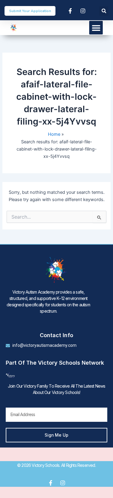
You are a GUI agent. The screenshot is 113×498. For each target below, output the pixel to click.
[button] (103, 11)
